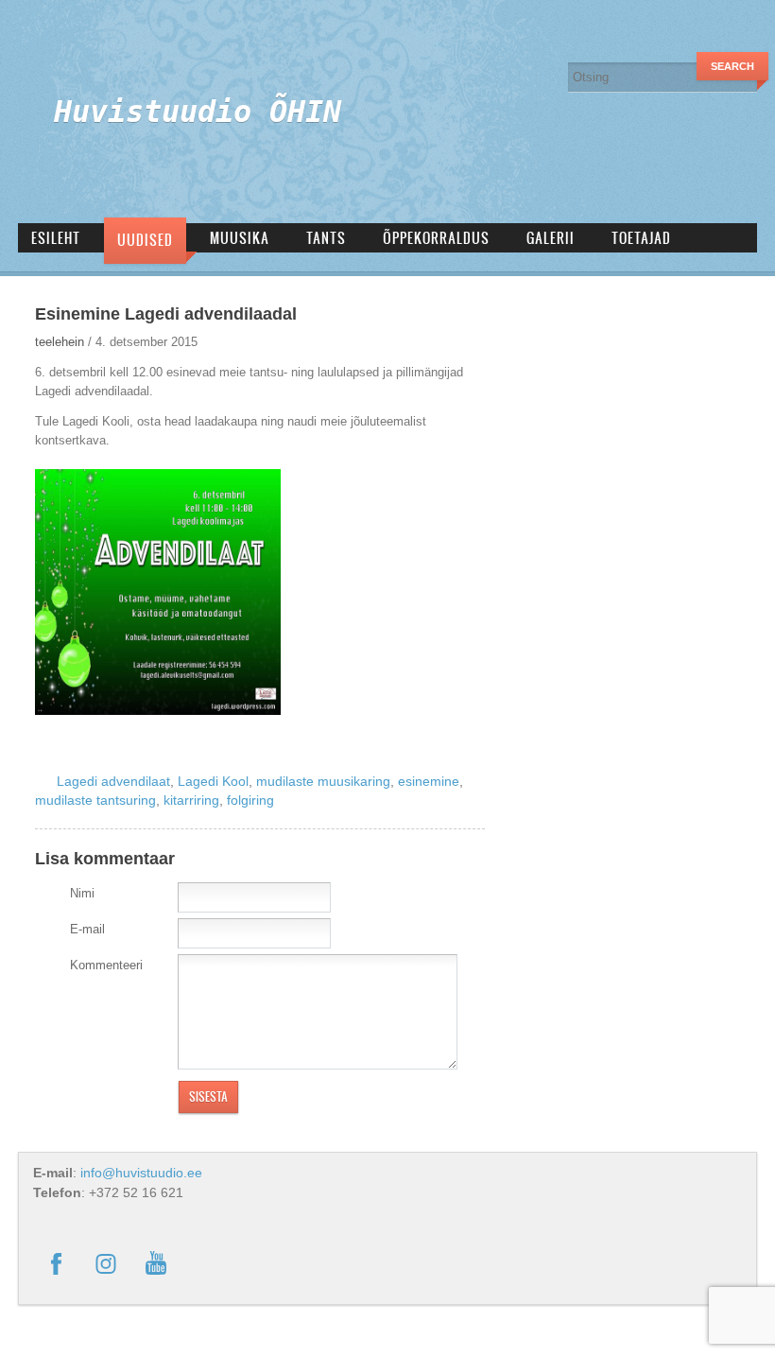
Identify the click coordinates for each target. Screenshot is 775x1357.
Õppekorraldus (436, 238)
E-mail (87, 929)
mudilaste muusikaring (323, 781)
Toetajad (641, 238)
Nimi (82, 893)
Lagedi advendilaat (113, 781)
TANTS (326, 238)
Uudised (145, 240)
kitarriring (191, 800)
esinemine (428, 781)
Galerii (550, 238)
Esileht (55, 238)
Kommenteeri (106, 965)
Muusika (239, 238)
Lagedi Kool (213, 781)
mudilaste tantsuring (95, 800)
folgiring (250, 800)
